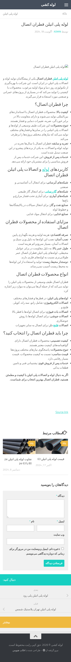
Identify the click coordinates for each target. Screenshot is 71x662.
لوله (45, 169)
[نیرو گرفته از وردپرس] (44, 650)
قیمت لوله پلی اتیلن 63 (50, 459)
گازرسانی (50, 191)
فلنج (55, 325)
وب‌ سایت (59, 534)
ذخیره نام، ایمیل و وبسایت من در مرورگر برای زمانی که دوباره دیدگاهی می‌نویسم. (36, 551)
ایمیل (60, 521)
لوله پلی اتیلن (10, 13)
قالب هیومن (18, 650)
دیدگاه (60, 495)
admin (57, 31)
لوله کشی (48, 4)
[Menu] (66, 4)
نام (31, 521)
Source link (61, 412)
